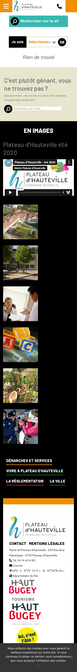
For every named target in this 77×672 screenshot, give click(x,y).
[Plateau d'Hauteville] (27, 6)
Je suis (17, 42)
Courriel (17, 565)
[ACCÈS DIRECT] (71, 6)
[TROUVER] (15, 21)
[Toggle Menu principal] (6, 6)
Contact (17, 543)
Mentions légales (46, 543)
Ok (38, 665)
